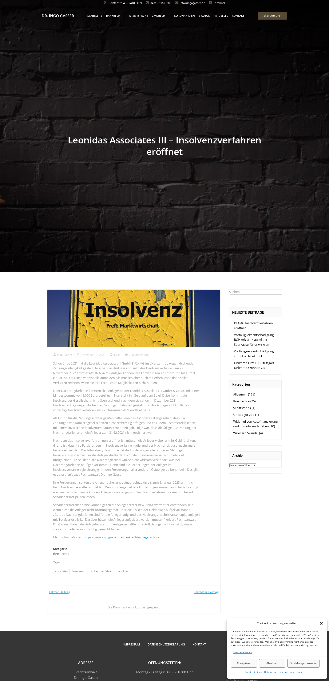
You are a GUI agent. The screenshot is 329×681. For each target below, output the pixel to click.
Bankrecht (114, 15)
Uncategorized (243, 415)
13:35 (117, 355)
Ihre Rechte (61, 554)
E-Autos (204, 15)
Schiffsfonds (242, 408)
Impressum (296, 672)
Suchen (234, 292)
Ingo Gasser (64, 355)
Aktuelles (221, 15)
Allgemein (240, 394)
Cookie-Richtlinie (253, 672)
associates (61, 571)
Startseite (94, 15)
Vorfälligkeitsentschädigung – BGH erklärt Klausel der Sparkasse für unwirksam (255, 340)
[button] (321, 623)
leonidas (123, 571)
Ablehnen (272, 663)
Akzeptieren (243, 663)
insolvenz (78, 571)
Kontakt (238, 15)
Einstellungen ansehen (303, 663)
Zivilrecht (159, 15)
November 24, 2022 (93, 355)
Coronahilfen (184, 15)
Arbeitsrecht (138, 15)
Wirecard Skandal (245, 433)
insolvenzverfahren (101, 571)
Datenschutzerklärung (276, 672)
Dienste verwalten (242, 652)
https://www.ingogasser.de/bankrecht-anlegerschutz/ (122, 537)
